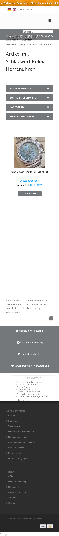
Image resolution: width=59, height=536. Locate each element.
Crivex (18, 519)
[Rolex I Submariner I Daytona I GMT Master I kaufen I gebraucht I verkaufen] (21, 36)
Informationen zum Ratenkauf (21, 442)
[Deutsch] (9, 9)
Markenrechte (14, 453)
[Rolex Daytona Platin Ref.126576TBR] (10, 151)
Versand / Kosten (16, 448)
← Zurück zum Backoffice (14, 3)
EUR (22, 9)
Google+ (4, 534)
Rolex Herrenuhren (42, 44)
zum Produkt (29, 193)
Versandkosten (13, 311)
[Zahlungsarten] (46, 526)
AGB (10, 476)
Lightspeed (37, 519)
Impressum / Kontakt (18, 492)
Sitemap (12, 498)
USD (32, 9)
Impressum (13, 421)
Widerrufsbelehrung (17, 482)
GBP (27, 9)
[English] (14, 9)
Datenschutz (14, 487)
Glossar (11, 416)
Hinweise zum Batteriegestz (21, 432)
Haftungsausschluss (17, 437)
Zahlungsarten (14, 426)
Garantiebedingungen (18, 458)
